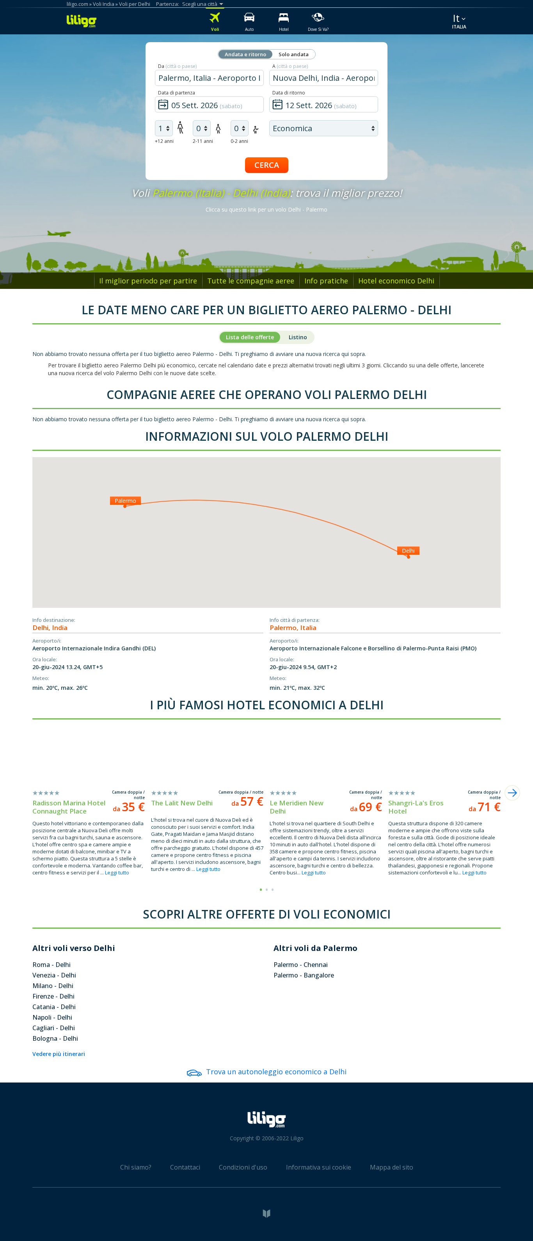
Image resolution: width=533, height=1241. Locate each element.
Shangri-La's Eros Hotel (416, 806)
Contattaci (185, 1167)
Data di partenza (176, 92)
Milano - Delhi (52, 985)
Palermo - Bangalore (304, 975)
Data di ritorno (288, 92)
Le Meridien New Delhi (296, 806)
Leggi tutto (117, 872)
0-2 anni (239, 141)
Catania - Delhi (54, 1006)
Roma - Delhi (51, 964)
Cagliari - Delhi (53, 1028)
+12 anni (164, 141)
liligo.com (77, 3)
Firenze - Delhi (53, 996)
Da (177, 66)
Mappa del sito (391, 1167)
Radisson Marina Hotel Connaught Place (68, 806)
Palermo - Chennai (301, 964)
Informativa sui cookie (318, 1167)
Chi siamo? (135, 1167)
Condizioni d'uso (243, 1167)
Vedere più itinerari (58, 1054)
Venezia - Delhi (54, 975)
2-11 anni (203, 141)
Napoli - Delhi (52, 1017)
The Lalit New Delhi (182, 802)
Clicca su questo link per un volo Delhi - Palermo (266, 209)
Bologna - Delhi (55, 1038)
